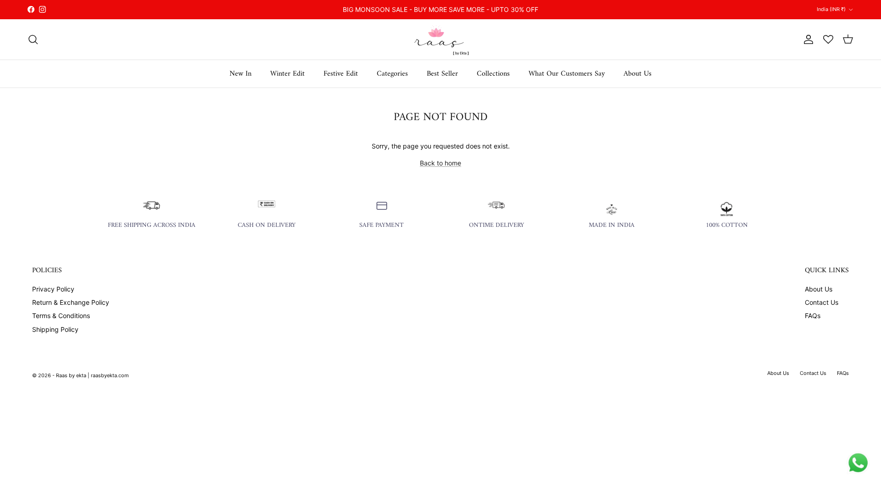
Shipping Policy (55, 329)
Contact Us (821, 302)
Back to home (440, 163)
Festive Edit (340, 73)
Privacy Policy (53, 289)
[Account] (806, 39)
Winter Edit (287, 73)
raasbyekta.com (110, 375)
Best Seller (442, 73)
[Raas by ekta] (440, 39)
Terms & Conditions (61, 315)
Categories (392, 73)
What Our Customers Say (567, 73)
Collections (493, 73)
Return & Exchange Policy (70, 302)
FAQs (812, 315)
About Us (638, 73)
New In (240, 73)
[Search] (33, 39)
